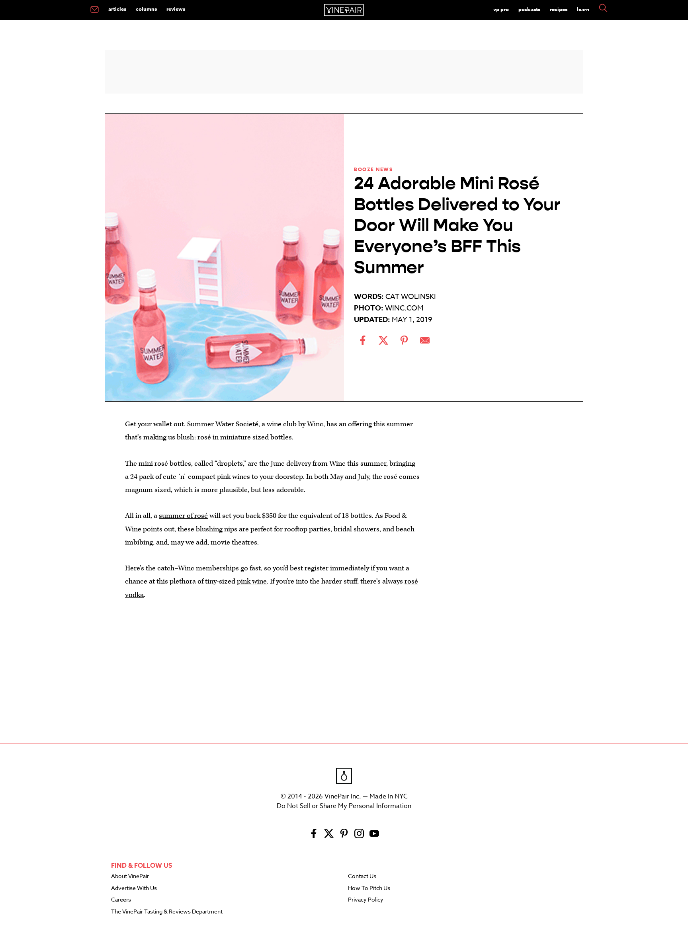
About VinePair (130, 876)
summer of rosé (183, 515)
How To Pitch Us (369, 888)
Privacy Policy (365, 900)
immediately (349, 568)
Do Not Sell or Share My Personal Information (344, 806)
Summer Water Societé (222, 424)
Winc (315, 424)
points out (158, 529)
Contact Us (362, 876)
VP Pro (501, 9)
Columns (146, 8)
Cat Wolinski (410, 296)
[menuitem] (95, 10)
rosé (204, 437)
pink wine (252, 581)
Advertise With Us (134, 888)
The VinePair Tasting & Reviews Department (167, 912)
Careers (121, 900)
